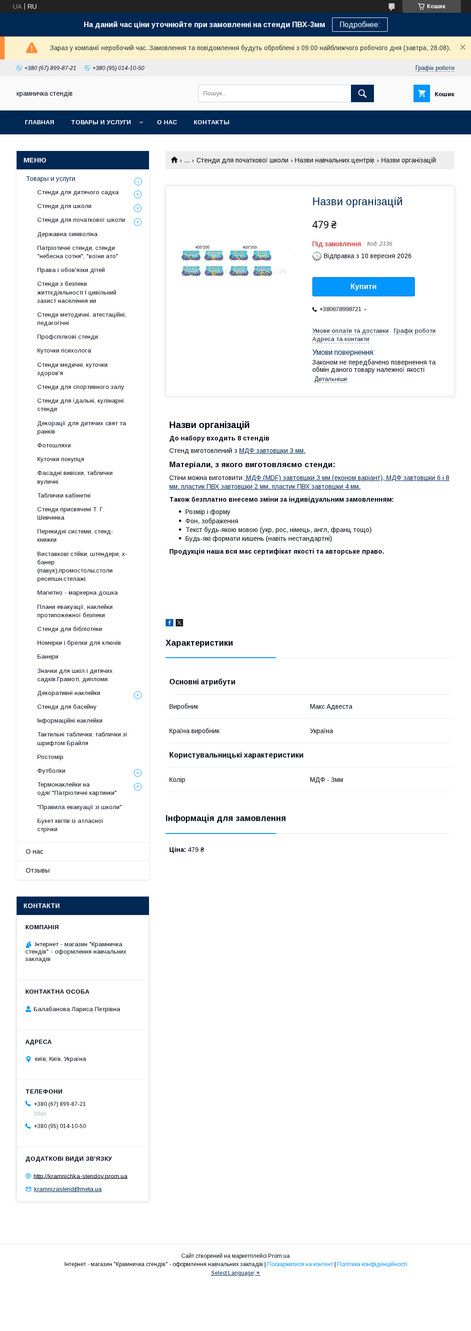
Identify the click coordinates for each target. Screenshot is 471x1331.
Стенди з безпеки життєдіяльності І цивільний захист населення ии (76, 292)
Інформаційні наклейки (70, 720)
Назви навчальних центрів (334, 160)
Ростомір (50, 756)
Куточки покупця (60, 459)
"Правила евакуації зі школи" (79, 807)
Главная (39, 122)
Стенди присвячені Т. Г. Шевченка (70, 513)
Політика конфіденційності (372, 1264)
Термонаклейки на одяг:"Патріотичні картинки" (77, 788)
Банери (47, 656)
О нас (167, 122)
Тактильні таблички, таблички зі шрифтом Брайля (82, 738)
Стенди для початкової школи (242, 160)
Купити (363, 286)
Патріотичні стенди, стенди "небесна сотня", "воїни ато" (77, 252)
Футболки (51, 770)
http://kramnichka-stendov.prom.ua (80, 1175)
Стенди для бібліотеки (69, 628)
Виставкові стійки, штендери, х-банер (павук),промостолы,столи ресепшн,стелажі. (82, 566)
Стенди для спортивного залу (80, 386)
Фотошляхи (54, 445)
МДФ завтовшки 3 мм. (272, 450)
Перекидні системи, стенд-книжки (75, 535)
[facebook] (169, 624)
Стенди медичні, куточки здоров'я (72, 368)
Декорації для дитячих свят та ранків (81, 427)
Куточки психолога (64, 350)
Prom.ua (279, 1256)
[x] (179, 624)
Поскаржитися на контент (300, 1264)
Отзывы (38, 870)
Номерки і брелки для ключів (79, 642)
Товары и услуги (101, 122)
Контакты (212, 122)
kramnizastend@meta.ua (68, 1189)
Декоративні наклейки (68, 692)
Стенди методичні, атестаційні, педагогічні (81, 318)
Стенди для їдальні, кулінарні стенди (80, 404)
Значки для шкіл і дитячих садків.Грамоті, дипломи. (75, 675)
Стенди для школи (64, 206)
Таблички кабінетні (64, 495)
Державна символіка (67, 234)
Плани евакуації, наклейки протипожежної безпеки (75, 611)
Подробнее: (359, 25)
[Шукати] (362, 93)
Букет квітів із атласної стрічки (70, 825)
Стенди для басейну (67, 706)
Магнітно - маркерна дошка (77, 592)
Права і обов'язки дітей (71, 269)
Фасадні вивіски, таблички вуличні (75, 477)
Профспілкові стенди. (68, 336)
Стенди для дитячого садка (78, 192)
